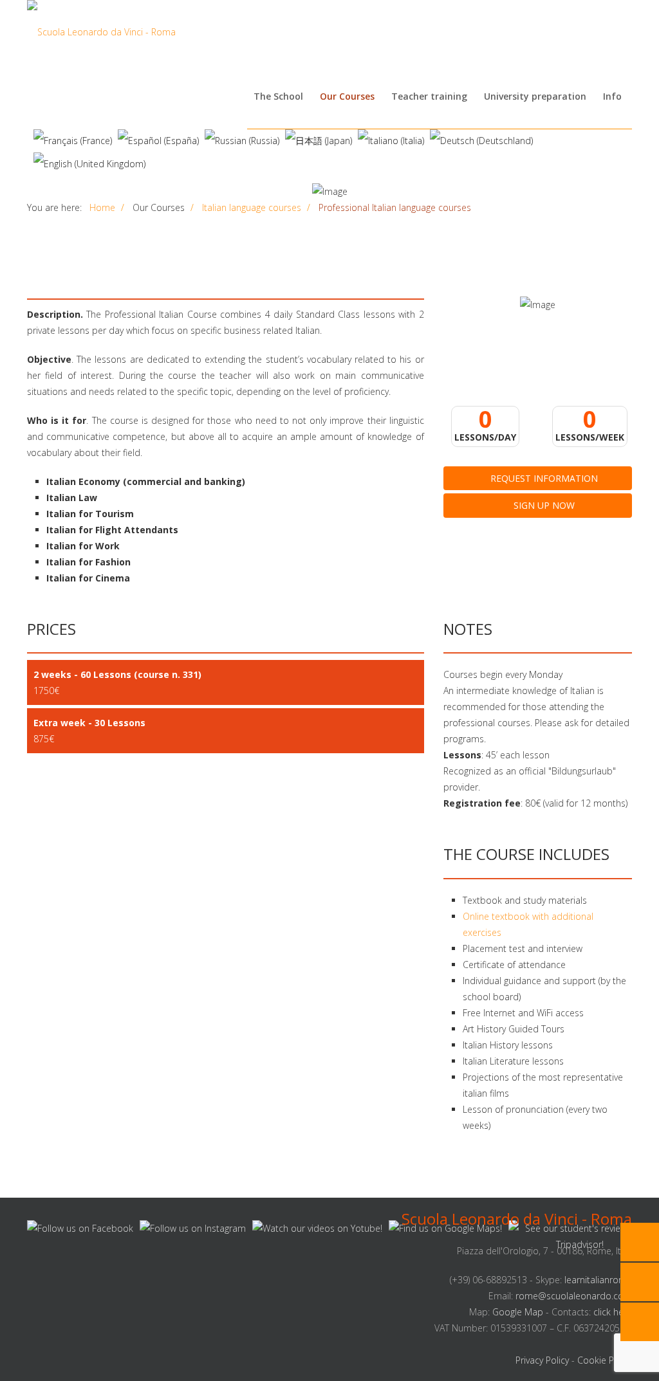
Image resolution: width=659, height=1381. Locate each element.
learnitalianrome (598, 1280)
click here (612, 1312)
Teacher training (429, 96)
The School (278, 96)
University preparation (535, 96)
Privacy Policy (542, 1360)
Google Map (517, 1312)
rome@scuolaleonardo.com (573, 1296)
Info (612, 96)
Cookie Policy (604, 1360)
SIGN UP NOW (543, 505)
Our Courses (347, 96)
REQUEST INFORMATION (543, 478)
